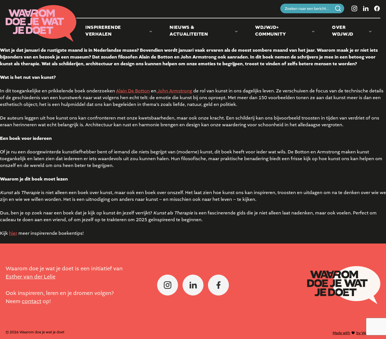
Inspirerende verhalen (103, 30)
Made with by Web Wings (356, 333)
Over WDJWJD (342, 30)
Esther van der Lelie (30, 276)
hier (13, 233)
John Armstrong (174, 91)
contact (31, 301)
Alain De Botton (133, 91)
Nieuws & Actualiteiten (189, 30)
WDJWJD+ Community (270, 30)
